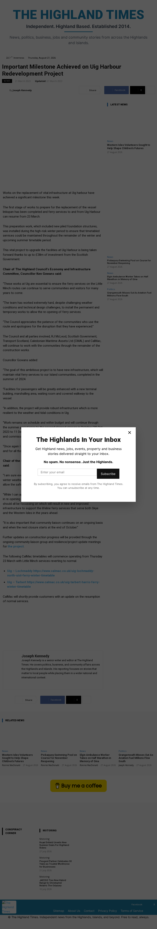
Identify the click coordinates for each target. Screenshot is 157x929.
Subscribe (108, 474)
